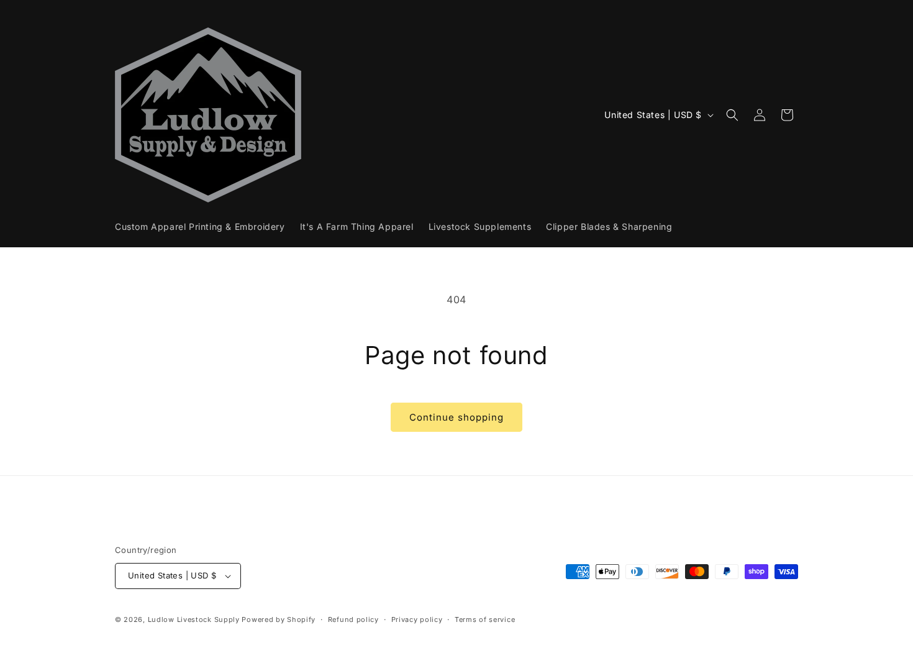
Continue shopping (456, 417)
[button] (732, 115)
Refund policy (353, 619)
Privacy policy (417, 619)
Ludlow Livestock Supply (194, 619)
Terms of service (485, 619)
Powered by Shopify (279, 619)
